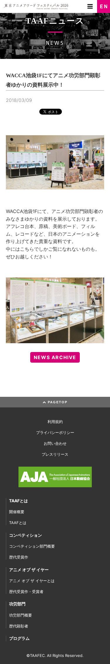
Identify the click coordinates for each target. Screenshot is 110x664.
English (103, 6)
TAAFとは (18, 500)
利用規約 (55, 421)
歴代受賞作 (18, 557)
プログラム (19, 638)
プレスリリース (55, 454)
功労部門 (17, 603)
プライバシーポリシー (55, 432)
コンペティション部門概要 (32, 546)
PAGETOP (56, 402)
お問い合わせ (55, 443)
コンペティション (25, 535)
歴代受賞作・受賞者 (26, 591)
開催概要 (16, 511)
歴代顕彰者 (18, 626)
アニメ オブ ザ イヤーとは (32, 580)
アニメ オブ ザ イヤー (29, 569)
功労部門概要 (20, 615)
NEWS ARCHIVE (55, 357)
